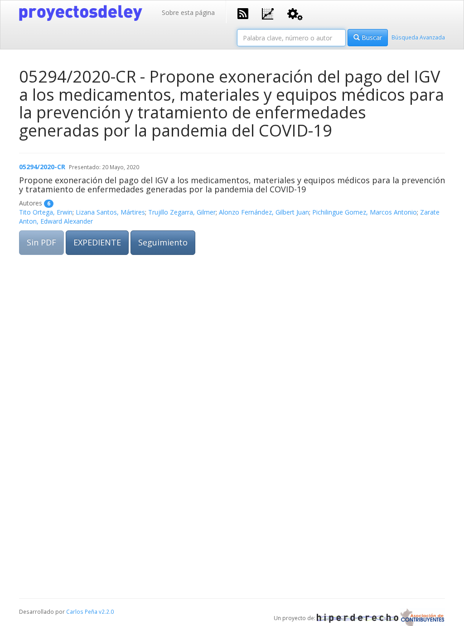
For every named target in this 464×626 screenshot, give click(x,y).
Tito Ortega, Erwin (45, 212)
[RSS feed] (243, 12)
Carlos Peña (81, 611)
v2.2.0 (106, 611)
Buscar (371, 37)
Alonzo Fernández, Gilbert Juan (264, 212)
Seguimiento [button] (163, 242)
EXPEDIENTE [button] (97, 242)
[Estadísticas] (267, 12)
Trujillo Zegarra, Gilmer (182, 212)
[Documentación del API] (294, 13)
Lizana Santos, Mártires (110, 212)
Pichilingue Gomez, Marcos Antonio (364, 212)
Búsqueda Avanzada (418, 37)
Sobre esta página (188, 12)
